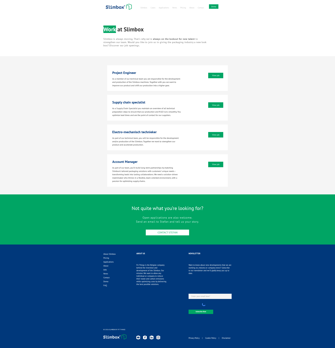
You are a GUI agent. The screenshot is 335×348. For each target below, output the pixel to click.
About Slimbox (109, 254)
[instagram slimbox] (158, 337)
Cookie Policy (210, 338)
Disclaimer (226, 338)
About (105, 266)
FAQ (105, 285)
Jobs (105, 269)
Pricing (106, 258)
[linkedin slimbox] (151, 337)
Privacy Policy (194, 338)
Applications (108, 262)
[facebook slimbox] (145, 337)
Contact (106, 277)
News (105, 273)
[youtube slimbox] (138, 337)
